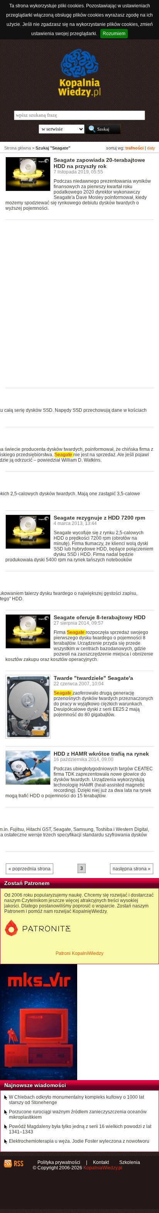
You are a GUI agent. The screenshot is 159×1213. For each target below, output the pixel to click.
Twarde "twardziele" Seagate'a (93, 678)
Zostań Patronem (26, 883)
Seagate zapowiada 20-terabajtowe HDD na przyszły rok (99, 163)
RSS (18, 1163)
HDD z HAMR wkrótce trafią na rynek (101, 754)
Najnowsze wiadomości (35, 1085)
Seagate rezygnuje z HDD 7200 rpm (99, 518)
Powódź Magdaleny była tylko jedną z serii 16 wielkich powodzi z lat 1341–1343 (80, 1129)
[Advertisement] (79, 303)
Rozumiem (114, 33)
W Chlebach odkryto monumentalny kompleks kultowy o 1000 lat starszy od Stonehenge (76, 1099)
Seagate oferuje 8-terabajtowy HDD (99, 617)
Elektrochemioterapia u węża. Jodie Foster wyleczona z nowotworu (79, 1141)
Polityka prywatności (58, 1162)
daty (151, 148)
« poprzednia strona (29, 869)
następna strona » (132, 869)
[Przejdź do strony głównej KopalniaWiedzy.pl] (79, 73)
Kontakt (101, 1162)
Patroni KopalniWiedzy (79, 953)
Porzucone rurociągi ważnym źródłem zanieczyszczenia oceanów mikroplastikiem (78, 1114)
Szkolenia (129, 1162)
